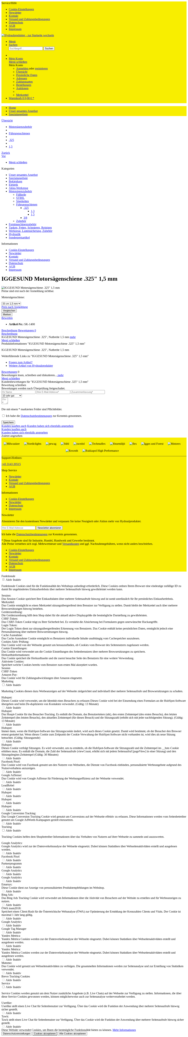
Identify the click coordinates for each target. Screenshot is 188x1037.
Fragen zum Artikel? (20, 362)
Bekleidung (15, 181)
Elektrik (13, 184)
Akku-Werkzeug (18, 188)
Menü (12, 41)
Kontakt (13, 15)
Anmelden (22, 68)
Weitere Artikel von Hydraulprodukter (31, 365)
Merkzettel (22, 94)
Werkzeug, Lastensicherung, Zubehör (30, 230)
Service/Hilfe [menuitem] (25, 16)
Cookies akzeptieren (45, 1033)
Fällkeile (21, 194)
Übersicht (21, 71)
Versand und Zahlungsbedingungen (29, 19)
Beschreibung (9, 330)
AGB (12, 25)
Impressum (15, 29)
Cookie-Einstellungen (21, 9)
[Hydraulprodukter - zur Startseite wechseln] (27, 35)
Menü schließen (18, 61)
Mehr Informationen (124, 1030)
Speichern (8, 422)
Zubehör (21, 221)
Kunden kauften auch (13, 425)
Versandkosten (70, 543)
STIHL (20, 197)
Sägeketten (22, 201)
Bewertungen (27, 330)
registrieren (41, 68)
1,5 (33, 214)
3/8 (25, 217)
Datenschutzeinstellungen (16, 1033)
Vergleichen (9, 310)
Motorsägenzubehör (20, 191)
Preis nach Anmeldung (14, 307)
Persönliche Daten (26, 75)
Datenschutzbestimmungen (36, 415)
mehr (73, 337)
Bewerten (7, 318)
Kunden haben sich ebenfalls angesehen (50, 425)
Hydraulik (15, 234)
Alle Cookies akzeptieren (72, 1033)
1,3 (33, 211)
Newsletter (15, 12)
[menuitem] (98, 9)
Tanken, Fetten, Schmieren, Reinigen (30, 227)
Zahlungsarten (24, 81)
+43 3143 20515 (11, 464)
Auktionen (22, 88)
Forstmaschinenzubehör (22, 224)
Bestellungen (23, 85)
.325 (26, 207)
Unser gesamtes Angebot (23, 174)
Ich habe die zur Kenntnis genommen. (44, 415)
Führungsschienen (26, 204)
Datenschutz (16, 22)
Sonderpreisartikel (19, 237)
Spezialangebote (18, 178)
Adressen (21, 78)
